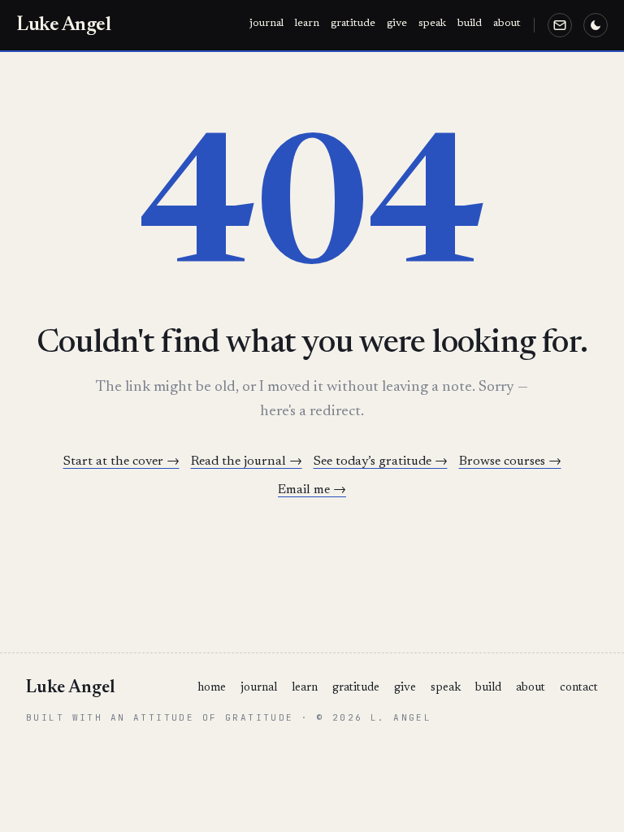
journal (266, 23)
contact (579, 688)
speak (432, 23)
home (211, 688)
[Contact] (560, 25)
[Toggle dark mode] (595, 25)
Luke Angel (63, 25)
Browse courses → (510, 461)
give (397, 23)
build (469, 23)
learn (307, 23)
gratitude (353, 23)
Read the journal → (246, 461)
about (507, 23)
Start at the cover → (121, 461)
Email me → (312, 489)
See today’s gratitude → (381, 461)
